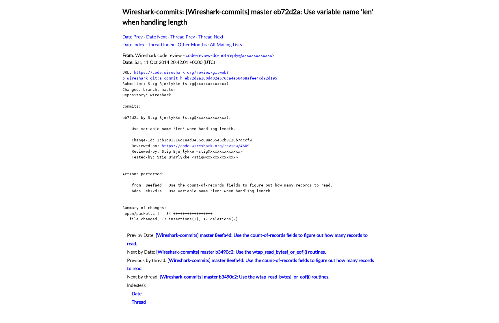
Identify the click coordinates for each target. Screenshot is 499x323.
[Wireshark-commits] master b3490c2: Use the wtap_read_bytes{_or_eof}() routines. (241, 252)
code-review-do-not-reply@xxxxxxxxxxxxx (229, 55)
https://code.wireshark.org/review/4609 (206, 146)
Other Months (192, 45)
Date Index (133, 45)
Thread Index (161, 45)
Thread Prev (182, 37)
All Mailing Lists (226, 45)
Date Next (156, 37)
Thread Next (211, 37)
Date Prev (132, 37)
